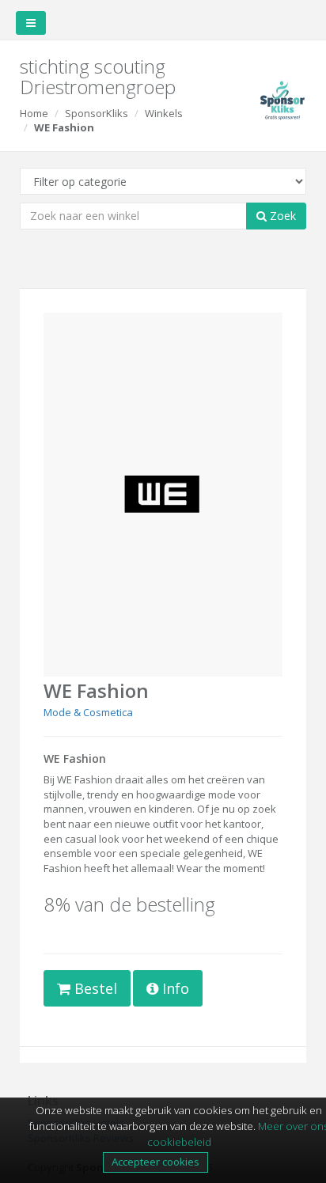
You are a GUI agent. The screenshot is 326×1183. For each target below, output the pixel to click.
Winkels (164, 113)
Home (34, 113)
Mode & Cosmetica (88, 712)
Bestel (93, 988)
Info (173, 988)
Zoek (281, 215)
